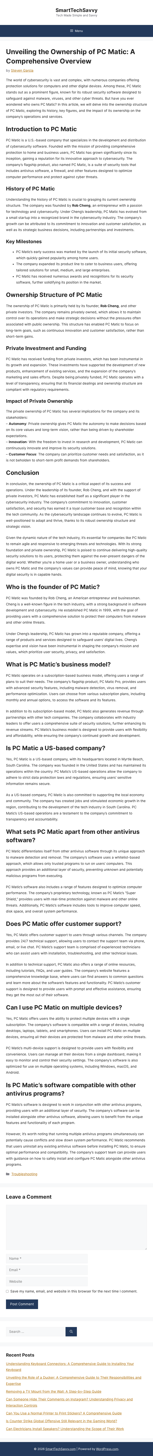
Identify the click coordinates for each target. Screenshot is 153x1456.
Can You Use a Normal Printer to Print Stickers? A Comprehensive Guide (64, 1413)
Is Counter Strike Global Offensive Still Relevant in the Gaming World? (61, 1421)
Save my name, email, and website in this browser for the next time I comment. (73, 1291)
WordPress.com (107, 1449)
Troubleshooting (24, 1174)
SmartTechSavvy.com (60, 1449)
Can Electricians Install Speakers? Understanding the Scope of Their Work (65, 1429)
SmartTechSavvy (77, 10)
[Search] (71, 1332)
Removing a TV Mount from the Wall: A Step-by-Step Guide (53, 1392)
